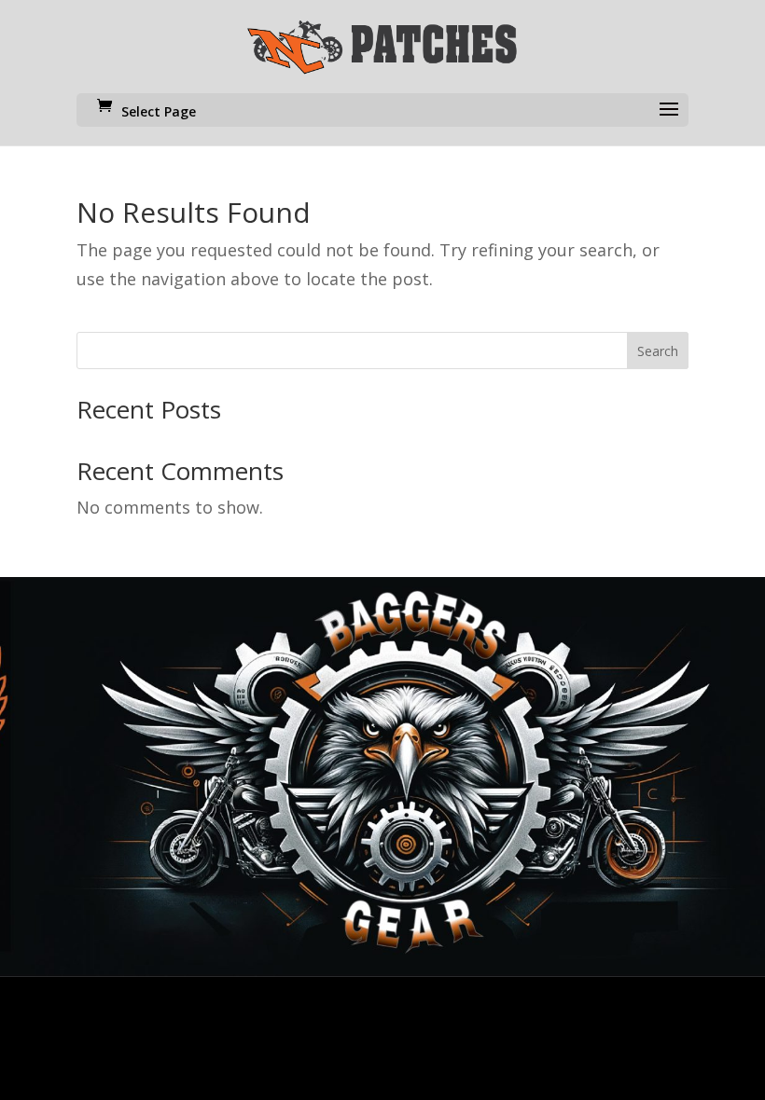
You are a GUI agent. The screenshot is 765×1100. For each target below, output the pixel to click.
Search (657, 351)
